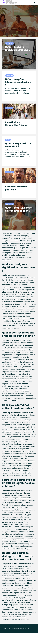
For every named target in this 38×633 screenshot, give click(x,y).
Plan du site (25, 628)
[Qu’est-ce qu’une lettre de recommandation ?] (19, 215)
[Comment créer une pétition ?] (19, 175)
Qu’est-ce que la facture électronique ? (17, 49)
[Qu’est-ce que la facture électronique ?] (19, 54)
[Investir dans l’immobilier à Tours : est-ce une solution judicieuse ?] (19, 111)
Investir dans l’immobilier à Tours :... (17, 124)
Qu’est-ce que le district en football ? (19, 145)
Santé (8, 140)
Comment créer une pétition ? (16, 188)
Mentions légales (16, 628)
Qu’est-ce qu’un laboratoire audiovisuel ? (18, 82)
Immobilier (9, 107)
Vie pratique (9, 43)
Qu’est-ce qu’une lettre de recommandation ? (18, 209)
